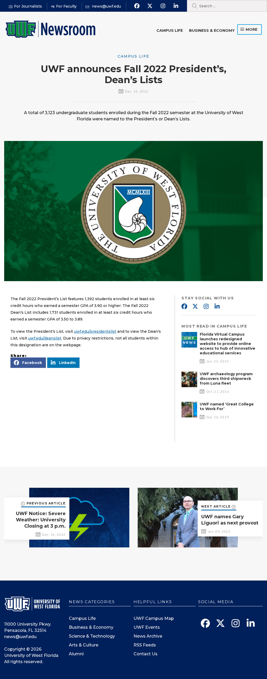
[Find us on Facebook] (137, 6)
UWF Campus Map (154, 618)
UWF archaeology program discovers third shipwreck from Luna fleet (226, 379)
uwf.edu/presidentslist (95, 331)
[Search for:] (227, 5)
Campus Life (169, 30)
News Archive (148, 636)
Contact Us (145, 653)
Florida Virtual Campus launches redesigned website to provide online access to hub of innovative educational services (227, 343)
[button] (28, 362)
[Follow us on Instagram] (163, 6)
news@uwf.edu (20, 636)
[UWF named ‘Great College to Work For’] (189, 415)
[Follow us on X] (150, 6)
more (251, 29)
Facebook (184, 307)
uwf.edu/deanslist (44, 338)
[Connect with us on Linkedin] (176, 6)
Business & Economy (212, 30)
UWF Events (147, 627)
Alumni (76, 653)
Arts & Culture (83, 645)
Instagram (206, 307)
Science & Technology (92, 636)
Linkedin (217, 307)
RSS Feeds (145, 645)
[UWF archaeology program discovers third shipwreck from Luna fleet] (189, 385)
